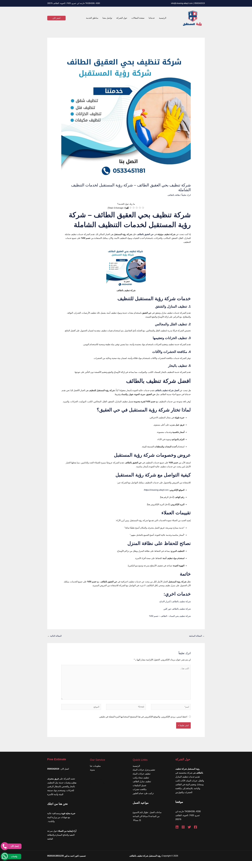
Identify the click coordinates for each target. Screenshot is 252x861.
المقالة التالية (55, 636)
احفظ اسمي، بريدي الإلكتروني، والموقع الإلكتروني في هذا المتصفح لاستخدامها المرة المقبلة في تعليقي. (143, 717)
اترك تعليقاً (186, 195)
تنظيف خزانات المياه (141, 774)
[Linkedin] (177, 827)
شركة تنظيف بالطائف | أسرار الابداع (175, 601)
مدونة (92, 770)
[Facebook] (195, 827)
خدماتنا (152, 18)
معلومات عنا (95, 766)
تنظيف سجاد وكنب (141, 778)
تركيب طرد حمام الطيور (143, 793)
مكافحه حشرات (140, 789)
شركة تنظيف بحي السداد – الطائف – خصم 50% (170, 616)
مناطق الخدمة (92, 18)
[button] (56, 18)
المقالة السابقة (196, 636)
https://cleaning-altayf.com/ (156, 490)
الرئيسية (162, 18)
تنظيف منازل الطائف (142, 781)
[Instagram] (183, 827)
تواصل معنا (107, 18)
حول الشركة (121, 18)
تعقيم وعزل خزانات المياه (144, 770)
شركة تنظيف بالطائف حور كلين (177, 609)
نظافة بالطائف (173, 195)
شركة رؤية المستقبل (134, 455)
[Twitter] (189, 827)
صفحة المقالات (138, 18)
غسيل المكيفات (139, 785)
